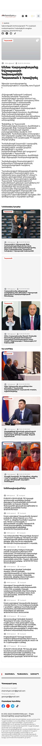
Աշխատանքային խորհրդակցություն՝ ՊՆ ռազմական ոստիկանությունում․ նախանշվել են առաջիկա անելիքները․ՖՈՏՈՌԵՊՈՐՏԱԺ (19, 28)
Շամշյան (22, 495)
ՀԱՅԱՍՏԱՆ (22, 674)
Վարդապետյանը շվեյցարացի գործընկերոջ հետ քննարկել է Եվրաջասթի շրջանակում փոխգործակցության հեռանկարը (20, 293)
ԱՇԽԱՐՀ (34, 674)
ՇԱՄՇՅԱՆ (10, 674)
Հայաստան (8, 40)
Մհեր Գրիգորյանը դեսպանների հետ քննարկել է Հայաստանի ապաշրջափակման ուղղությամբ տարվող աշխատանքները (20, 388)
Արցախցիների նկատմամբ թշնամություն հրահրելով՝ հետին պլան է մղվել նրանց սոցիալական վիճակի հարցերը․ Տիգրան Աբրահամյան (20, 434)
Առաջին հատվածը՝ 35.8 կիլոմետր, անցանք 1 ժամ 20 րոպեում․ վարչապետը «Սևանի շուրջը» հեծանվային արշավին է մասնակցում (21, 479)
